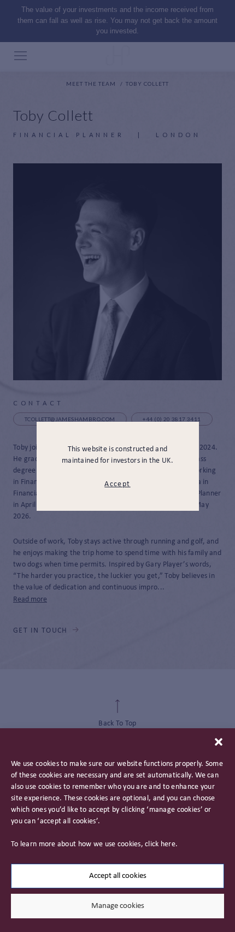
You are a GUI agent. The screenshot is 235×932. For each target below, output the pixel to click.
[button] (218, 741)
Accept (117, 484)
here (168, 844)
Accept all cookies (117, 876)
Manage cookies (117, 906)
